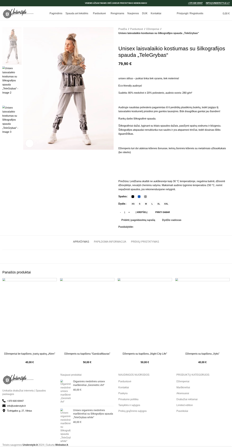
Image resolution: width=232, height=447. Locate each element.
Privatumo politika (128, 399)
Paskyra (123, 393)
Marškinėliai (183, 387)
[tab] (81, 240)
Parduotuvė (136, 29)
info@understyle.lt (218, 3)
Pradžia (122, 29)
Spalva (122, 196)
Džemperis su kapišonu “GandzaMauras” (87, 353)
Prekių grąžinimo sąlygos (132, 411)
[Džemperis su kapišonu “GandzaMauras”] (87, 314)
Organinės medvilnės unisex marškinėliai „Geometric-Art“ (89, 383)
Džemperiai (152, 29)
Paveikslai (182, 411)
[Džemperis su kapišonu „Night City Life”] (145, 314)
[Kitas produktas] (128, 40)
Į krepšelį (141, 212)
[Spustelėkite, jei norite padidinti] (29, 143)
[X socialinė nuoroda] (139, 227)
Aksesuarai (182, 393)
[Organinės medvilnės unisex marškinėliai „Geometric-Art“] (65, 391)
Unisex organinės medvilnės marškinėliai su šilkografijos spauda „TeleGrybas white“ (93, 414)
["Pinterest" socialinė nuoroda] (143, 227)
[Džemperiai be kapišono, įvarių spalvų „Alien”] (29, 314)
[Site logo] (18, 13)
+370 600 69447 (195, 3)
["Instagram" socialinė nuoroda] (8, 3)
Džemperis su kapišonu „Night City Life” (145, 353)
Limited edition (184, 405)
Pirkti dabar (162, 212)
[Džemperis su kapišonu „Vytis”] (202, 314)
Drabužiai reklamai (187, 399)
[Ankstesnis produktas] (120, 40)
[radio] (133, 197)
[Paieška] (208, 13)
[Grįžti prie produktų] (124, 40)
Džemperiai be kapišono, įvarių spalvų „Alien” (29, 353)
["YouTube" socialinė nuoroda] (12, 3)
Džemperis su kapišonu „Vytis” (202, 353)
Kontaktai (123, 387)
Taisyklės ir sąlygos (129, 405)
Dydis (121, 203)
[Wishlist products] (213, 13)
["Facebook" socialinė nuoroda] (4, 3)
